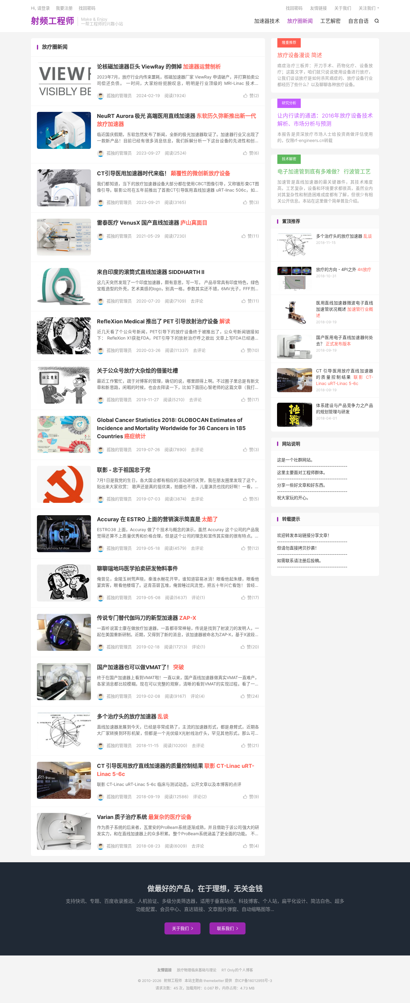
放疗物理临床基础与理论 (196, 970)
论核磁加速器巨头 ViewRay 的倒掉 (159, 66)
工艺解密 (330, 21)
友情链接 (318, 8)
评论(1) (198, 597)
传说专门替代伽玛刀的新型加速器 (146, 618)
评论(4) (198, 696)
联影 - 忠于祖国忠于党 (123, 470)
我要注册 (64, 8)
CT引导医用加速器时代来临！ (163, 173)
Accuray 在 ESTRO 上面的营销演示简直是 (157, 519)
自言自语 (358, 21)
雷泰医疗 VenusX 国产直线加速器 (152, 223)
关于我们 (342, 8)
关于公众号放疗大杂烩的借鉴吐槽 (137, 371)
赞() (251, 95)
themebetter (213, 980)
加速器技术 (267, 21)
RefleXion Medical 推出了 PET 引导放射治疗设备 (163, 321)
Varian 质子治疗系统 (144, 817)
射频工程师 (52, 21)
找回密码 (294, 8)
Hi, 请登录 (40, 8)
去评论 (197, 300)
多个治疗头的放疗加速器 (132, 716)
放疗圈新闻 (300, 21)
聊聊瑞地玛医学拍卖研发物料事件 (137, 568)
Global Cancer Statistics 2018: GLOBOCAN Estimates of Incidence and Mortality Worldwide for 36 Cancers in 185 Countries (171, 428)
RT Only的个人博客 (237, 970)
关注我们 (367, 8)
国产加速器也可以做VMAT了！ (140, 667)
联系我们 (227, 928)
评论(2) (200, 796)
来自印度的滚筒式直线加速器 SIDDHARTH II (150, 272)
